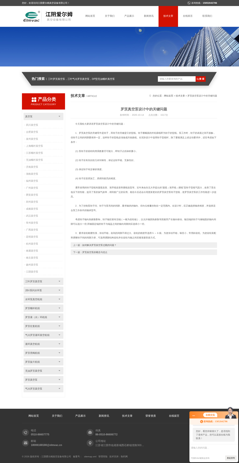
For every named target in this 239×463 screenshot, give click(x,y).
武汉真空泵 (32, 215)
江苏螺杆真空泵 (34, 152)
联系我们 (207, 15)
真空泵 (29, 116)
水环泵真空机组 (33, 299)
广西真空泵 (32, 229)
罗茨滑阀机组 (32, 353)
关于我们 (110, 15)
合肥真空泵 (32, 131)
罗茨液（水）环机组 (36, 317)
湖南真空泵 (32, 173)
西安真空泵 (32, 194)
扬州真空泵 (32, 264)
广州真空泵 (32, 187)
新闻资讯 (149, 15)
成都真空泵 (32, 208)
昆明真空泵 (32, 236)
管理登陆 (102, 456)
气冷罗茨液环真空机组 (37, 335)
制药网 (124, 456)
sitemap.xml (90, 456)
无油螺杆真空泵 (34, 159)
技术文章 (168, 15)
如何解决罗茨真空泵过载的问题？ (99, 245)
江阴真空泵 (32, 271)
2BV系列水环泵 (33, 290)
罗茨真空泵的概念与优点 (94, 252)
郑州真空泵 (32, 201)
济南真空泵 (32, 166)
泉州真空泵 (32, 138)
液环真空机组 (32, 344)
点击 (59, 116)
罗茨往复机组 (32, 326)
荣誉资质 (151, 415)
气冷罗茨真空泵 (33, 388)
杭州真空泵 (32, 243)
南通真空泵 (32, 250)
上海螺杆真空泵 (34, 145)
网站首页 (90, 15)
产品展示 (129, 15)
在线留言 (188, 15)
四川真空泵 (32, 125)
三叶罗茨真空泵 (33, 281)
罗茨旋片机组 (32, 361)
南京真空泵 (32, 257)
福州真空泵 (32, 180)
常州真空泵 (32, 222)
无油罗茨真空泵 (33, 370)
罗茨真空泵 (31, 379)
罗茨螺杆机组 (32, 308)
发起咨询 (231, 458)
